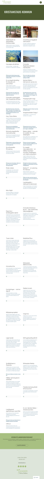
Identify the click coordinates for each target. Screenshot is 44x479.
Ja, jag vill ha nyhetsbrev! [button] (21, 445)
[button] (19, 466)
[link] (21, 2)
